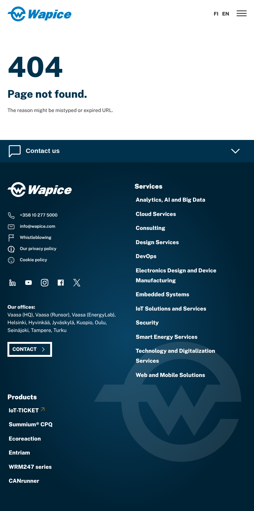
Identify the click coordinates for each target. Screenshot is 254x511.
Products (22, 397)
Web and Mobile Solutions (170, 375)
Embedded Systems (162, 294)
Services (148, 186)
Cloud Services (156, 214)
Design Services (157, 242)
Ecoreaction (25, 439)
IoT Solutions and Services (171, 309)
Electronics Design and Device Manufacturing (176, 275)
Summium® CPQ (31, 424)
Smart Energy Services (167, 337)
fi (216, 14)
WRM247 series (30, 467)
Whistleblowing (35, 237)
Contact (24, 349)
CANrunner (24, 481)
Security (147, 323)
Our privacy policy (38, 248)
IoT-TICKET (24, 410)
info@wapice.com (37, 226)
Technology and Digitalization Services (175, 356)
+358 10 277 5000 (39, 215)
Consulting (150, 228)
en (225, 14)
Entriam (19, 453)
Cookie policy (33, 260)
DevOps (146, 256)
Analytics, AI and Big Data (170, 200)
